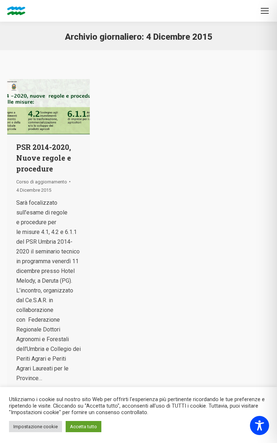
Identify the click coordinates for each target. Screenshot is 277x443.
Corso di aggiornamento (41, 181)
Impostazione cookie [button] (35, 426)
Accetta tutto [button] (83, 426)
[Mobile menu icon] (265, 11)
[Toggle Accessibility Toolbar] (259, 425)
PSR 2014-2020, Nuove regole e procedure (43, 157)
